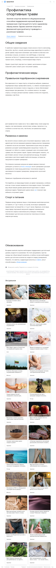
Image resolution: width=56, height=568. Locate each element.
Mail (2, 566)
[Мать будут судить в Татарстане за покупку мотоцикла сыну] (16, 342)
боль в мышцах (26, 166)
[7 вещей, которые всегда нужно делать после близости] (40, 483)
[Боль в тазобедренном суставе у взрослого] (16, 530)
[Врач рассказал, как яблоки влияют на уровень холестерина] (40, 296)
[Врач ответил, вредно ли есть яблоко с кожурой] (40, 413)
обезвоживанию (21, 262)
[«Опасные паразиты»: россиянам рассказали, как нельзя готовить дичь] (40, 436)
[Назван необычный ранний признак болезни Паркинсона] (40, 530)
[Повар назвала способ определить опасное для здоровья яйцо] (16, 389)
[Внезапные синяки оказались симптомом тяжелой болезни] (16, 413)
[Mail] (5, 2)
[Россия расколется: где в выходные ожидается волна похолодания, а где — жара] (40, 389)
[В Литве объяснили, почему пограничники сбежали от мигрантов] (16, 366)
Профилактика (30, 6)
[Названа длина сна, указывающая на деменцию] (16, 319)
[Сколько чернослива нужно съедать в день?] (16, 436)
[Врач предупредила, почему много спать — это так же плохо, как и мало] (40, 553)
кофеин (38, 260)
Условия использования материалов (35, 566)
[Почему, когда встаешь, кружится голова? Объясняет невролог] (40, 506)
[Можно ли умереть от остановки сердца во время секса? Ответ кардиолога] (40, 342)
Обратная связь (47, 566)
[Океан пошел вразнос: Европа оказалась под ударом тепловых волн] (16, 460)
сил (35, 190)
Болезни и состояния (20, 6)
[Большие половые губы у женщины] (16, 296)
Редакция (24, 566)
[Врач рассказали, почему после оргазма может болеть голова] (16, 506)
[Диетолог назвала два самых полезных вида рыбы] (40, 319)
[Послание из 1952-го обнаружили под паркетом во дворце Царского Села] (16, 483)
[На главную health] (10, 2)
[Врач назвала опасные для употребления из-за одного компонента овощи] (16, 553)
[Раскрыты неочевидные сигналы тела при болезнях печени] (40, 366)
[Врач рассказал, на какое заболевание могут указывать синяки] (40, 460)
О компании (6, 566)
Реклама (12, 566)
